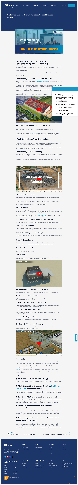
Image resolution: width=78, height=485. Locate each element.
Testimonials (64, 451)
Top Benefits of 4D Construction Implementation (65, 104)
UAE (5, 465)
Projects (63, 447)
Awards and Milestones (39, 467)
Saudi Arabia (15, 471)
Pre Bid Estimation (38, 447)
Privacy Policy (17, 477)
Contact (71, 5)
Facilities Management (39, 453)
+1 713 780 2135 (67, 466)
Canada (14, 469)
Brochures (24, 463)
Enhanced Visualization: (63, 106)
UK (13, 465)
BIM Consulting (38, 451)
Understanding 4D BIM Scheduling (62, 100)
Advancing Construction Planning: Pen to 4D (64, 97)
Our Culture (51, 469)
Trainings (50, 467)
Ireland (5, 473)
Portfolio (35, 5)
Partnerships (24, 455)
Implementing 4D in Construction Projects (64, 113)
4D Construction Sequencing (61, 101)
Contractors (51, 451)
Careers (64, 5)
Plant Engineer (51, 455)
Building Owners (52, 453)
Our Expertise (26, 5)
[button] (76, 89)
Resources (44, 5)
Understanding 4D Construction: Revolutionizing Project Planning (63, 93)
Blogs (36, 463)
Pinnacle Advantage (26, 449)
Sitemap (6, 478)
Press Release (38, 469)
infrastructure (34, 133)
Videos (23, 465)
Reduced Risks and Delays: (64, 110)
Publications (24, 467)
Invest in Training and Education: (65, 114)
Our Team (24, 451)
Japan (14, 467)
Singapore (6, 471)
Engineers (50, 449)
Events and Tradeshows (39, 465)
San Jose (15, 473)
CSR (23, 453)
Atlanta (5, 469)
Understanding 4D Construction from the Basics (65, 95)
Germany (6, 467)
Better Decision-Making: (63, 109)
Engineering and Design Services (32, 164)
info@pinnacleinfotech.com (68, 464)
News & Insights (54, 5)
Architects (50, 447)
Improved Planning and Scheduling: (65, 107)
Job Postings (51, 463)
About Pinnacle (25, 447)
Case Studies (64, 449)
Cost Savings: (61, 111)
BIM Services (37, 449)
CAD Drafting (37, 455)
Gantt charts (56, 128)
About (17, 5)
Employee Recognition (53, 465)
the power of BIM (37, 134)
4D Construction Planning (61, 103)
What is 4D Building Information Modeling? (64, 98)
